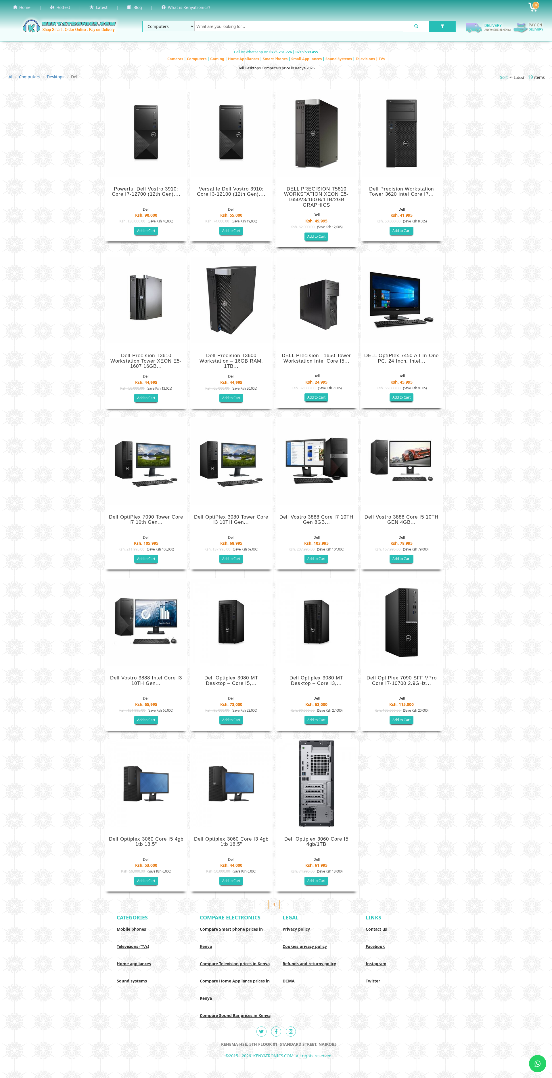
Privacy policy (296, 929)
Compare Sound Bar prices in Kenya (235, 1015)
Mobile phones (131, 929)
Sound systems (132, 981)
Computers (197, 58)
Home (23, 7)
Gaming (217, 58)
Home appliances (134, 963)
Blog (136, 7)
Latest (101, 7)
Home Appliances (244, 58)
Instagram (376, 963)
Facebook (375, 946)
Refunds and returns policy (309, 963)
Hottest (62, 7)
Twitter (373, 981)
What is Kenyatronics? (188, 7)
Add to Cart (146, 230)
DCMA (289, 981)
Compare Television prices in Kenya (235, 963)
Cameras (175, 58)
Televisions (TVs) (133, 946)
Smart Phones (275, 58)
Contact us (376, 929)
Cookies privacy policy (305, 946)
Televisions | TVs (370, 58)
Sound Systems (339, 58)
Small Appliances (307, 58)
